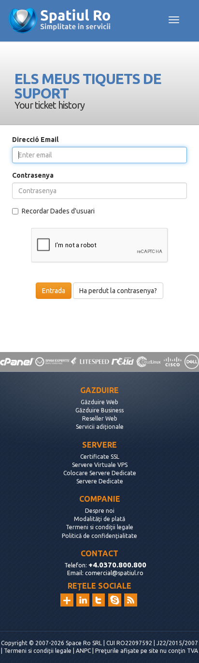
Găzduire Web (99, 402)
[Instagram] (66, 600)
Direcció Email (35, 139)
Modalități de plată (99, 519)
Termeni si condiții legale (99, 527)
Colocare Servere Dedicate (99, 473)
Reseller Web (99, 418)
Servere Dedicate (99, 481)
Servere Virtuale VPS (100, 465)
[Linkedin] (82, 600)
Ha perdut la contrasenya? (118, 291)
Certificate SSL (99, 456)
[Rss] (130, 600)
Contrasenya (33, 175)
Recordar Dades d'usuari (58, 211)
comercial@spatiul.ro (114, 573)
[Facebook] (114, 600)
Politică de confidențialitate (99, 536)
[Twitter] (98, 600)
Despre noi (99, 511)
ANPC (83, 651)
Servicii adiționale (100, 426)
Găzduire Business (99, 410)
